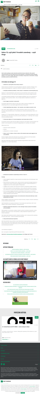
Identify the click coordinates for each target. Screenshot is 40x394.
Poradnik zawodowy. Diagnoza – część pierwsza (20, 249)
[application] (20, 270)
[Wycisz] (33, 278)
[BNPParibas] (6, 381)
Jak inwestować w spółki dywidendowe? (20, 284)
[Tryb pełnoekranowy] (35, 278)
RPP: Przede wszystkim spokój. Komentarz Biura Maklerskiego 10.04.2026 (20, 289)
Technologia (3, 356)
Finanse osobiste (4, 345)
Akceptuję (22, 392)
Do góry (36, 364)
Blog (36, 1)
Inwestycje (3, 350)
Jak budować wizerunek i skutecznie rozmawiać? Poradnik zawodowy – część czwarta (20, 254)
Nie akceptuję (18, 392)
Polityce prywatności (32, 386)
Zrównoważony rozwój (5, 353)
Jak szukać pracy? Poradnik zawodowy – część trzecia (20, 252)
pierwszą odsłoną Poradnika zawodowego (14, 234)
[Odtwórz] (4, 278)
